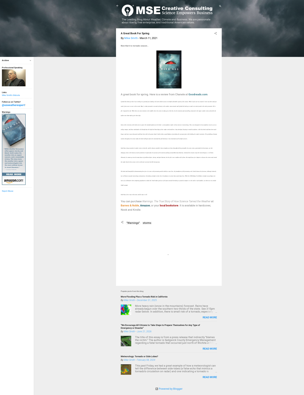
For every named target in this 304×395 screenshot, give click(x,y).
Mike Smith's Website (11, 95)
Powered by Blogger (170, 388)
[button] (215, 33)
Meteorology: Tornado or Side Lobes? (139, 356)
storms (147, 222)
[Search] (220, 6)
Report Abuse (7, 191)
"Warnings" (133, 222)
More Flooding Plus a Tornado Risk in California (144, 296)
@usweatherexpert (13, 105)
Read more (210, 317)
